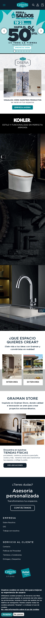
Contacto (6, 546)
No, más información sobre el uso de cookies (20, 609)
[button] (41, 31)
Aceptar (7, 614)
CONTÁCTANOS (22, 508)
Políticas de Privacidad (12, 551)
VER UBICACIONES (15, 465)
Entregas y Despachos (12, 559)
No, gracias (18, 614)
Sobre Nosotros (9, 522)
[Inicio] (22, 5)
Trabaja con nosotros (11, 531)
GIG (4, 526)
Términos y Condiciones (12, 555)
